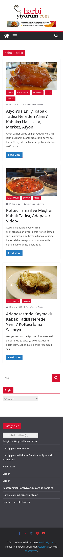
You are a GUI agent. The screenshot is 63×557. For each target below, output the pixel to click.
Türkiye (10, 98)
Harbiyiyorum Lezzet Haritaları (20, 495)
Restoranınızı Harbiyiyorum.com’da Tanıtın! (28, 487)
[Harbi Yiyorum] (7, 36)
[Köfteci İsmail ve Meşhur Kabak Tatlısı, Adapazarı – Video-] (31, 182)
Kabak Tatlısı (23, 92)
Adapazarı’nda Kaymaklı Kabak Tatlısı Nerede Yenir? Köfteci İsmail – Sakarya (29, 321)
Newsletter (9, 466)
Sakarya (26, 198)
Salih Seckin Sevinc (34, 104)
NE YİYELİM (37, 92)
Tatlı (49, 92)
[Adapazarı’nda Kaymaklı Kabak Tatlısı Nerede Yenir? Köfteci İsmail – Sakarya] (31, 282)
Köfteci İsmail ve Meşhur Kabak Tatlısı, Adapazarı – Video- (30, 215)
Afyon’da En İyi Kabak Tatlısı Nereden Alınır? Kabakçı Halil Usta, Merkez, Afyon (27, 119)
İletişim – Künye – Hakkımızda (20, 441)
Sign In (6, 473)
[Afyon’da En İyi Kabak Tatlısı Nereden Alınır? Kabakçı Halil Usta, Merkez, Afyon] (31, 76)
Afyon (10, 92)
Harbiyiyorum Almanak (16, 448)
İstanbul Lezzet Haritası (16, 502)
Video (36, 198)
